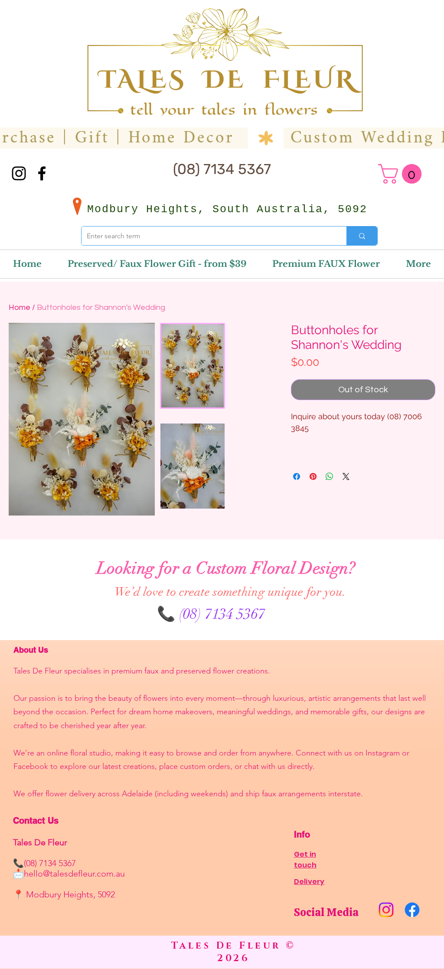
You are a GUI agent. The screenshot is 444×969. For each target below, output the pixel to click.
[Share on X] (346, 476)
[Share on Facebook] (296, 476)
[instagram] (19, 173)
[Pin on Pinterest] (313, 476)
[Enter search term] (361, 236)
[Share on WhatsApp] (329, 476)
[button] (402, 174)
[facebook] (42, 173)
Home (19, 307)
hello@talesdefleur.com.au (74, 873)
